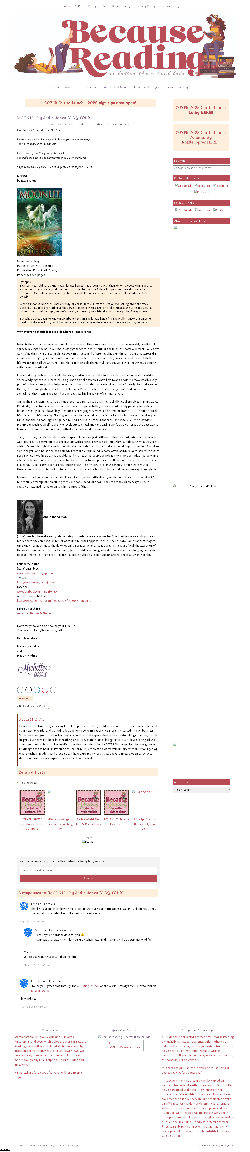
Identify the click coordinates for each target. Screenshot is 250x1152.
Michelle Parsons (53, 930)
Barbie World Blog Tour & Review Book (88, 822)
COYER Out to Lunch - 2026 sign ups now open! (90, 102)
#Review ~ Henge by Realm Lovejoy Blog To (60, 824)
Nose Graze (227, 1145)
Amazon (22, 613)
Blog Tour (103, 124)
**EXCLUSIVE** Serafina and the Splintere (32, 824)
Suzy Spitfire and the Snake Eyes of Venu (145, 824)
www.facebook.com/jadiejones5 (37, 591)
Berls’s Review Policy (116, 6)
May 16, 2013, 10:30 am (33, 1007)
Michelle (86, 124)
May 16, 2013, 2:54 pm (37, 965)
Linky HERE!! (201, 112)
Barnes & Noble (40, 613)
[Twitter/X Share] (28, 690)
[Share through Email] (53, 690)
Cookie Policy (170, 6)
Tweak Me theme (208, 1145)
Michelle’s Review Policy (80, 6)
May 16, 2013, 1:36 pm (32, 921)
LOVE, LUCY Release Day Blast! (116, 822)
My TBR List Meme (115, 87)
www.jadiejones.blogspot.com (36, 573)
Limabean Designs (146, 87)
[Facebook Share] (20, 690)
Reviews (92, 87)
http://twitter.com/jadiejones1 (36, 582)
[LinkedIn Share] (37, 690)
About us (72, 87)
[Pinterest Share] (45, 690)
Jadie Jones (43, 904)
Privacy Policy (146, 6)
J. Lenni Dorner (47, 981)
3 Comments (121, 124)
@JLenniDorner (41, 990)
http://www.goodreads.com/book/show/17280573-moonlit (54, 600)
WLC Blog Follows (88, 986)
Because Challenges (178, 87)
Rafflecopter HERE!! (201, 142)
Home (56, 87)
